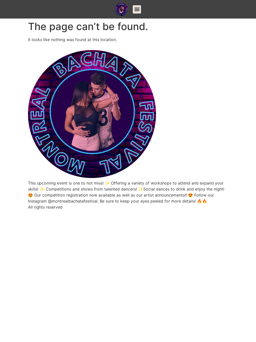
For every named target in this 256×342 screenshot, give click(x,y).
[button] (137, 9)
